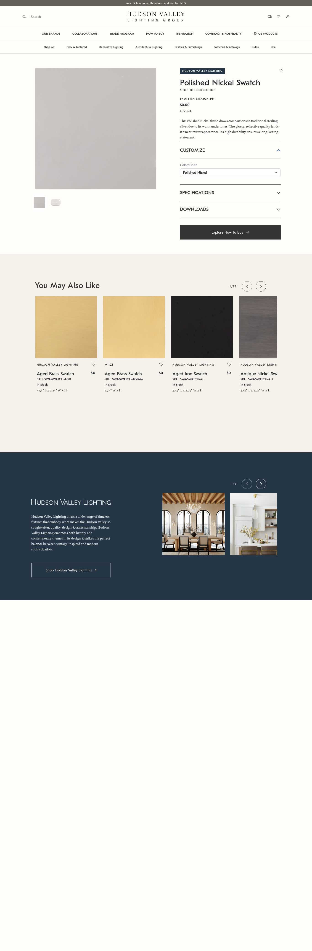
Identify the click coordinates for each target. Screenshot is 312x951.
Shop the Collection (198, 90)
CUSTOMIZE (192, 150)
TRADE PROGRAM (122, 33)
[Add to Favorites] (93, 364)
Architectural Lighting (148, 47)
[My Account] (285, 16)
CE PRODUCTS (267, 33)
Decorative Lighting (111, 47)
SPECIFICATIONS (197, 192)
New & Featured (76, 47)
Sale (273, 47)
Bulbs (255, 47)
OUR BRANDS (51, 33)
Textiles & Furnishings (188, 47)
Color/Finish (188, 165)
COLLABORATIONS (85, 33)
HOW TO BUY (155, 33)
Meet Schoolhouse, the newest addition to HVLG (156, 3)
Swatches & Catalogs (227, 47)
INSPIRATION (184, 33)
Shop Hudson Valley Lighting (69, 570)
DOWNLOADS (194, 209)
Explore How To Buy (228, 232)
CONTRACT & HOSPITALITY (223, 33)
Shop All (49, 47)
